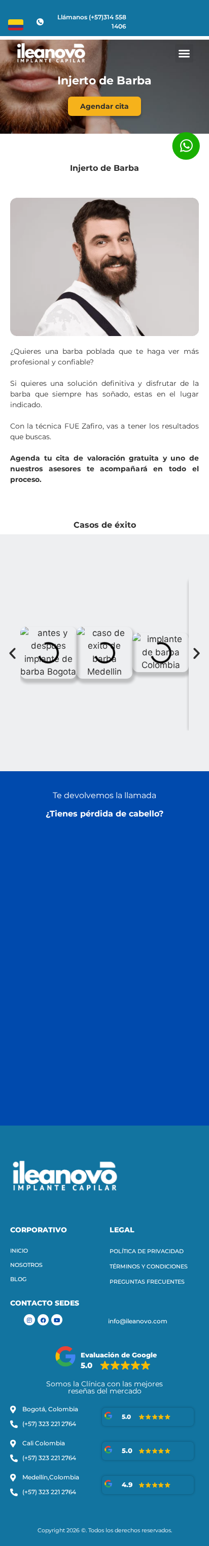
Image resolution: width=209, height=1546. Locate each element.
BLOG (18, 1279)
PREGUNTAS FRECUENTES (147, 1281)
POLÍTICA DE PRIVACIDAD (147, 1251)
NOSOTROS (26, 1264)
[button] (184, 53)
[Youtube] (56, 1319)
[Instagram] (29, 1319)
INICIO (19, 1250)
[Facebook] (43, 1319)
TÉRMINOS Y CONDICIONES (149, 1266)
